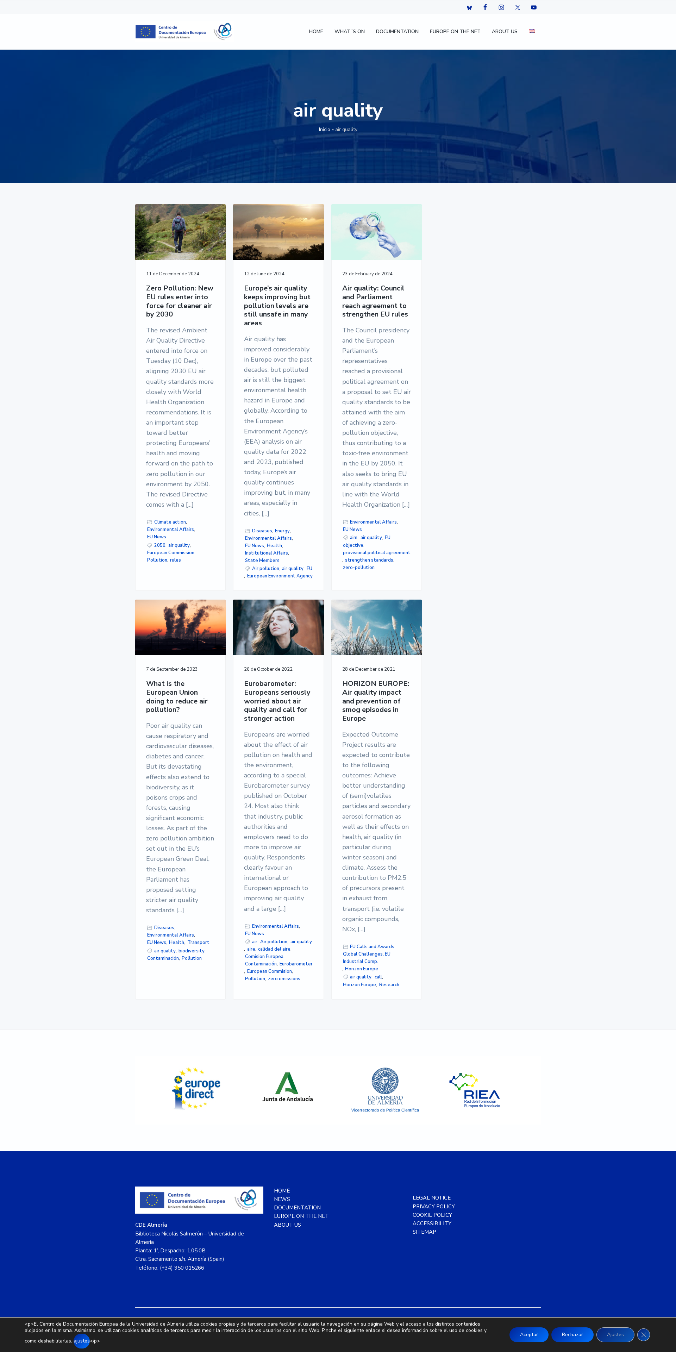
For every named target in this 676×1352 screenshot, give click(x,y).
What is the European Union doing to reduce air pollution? (177, 697)
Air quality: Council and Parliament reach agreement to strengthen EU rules (375, 301)
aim (353, 537)
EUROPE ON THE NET (301, 1216)
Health (274, 546)
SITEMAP (424, 1231)
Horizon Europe (361, 969)
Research (389, 985)
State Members (262, 560)
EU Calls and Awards (372, 947)
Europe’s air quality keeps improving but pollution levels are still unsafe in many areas (277, 306)
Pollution (157, 560)
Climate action (170, 522)
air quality (179, 545)
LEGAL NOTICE (432, 1197)
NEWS (282, 1199)
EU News (156, 537)
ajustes (82, 1341)
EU (309, 568)
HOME (282, 1190)
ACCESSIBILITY (432, 1223)
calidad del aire (274, 949)
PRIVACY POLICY (434, 1206)
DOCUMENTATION (297, 1207)
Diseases (262, 531)
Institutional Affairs (266, 553)
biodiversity (192, 951)
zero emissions (284, 979)
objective (353, 545)
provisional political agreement (377, 553)
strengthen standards (369, 560)
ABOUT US (287, 1224)
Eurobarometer (296, 964)
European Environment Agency (280, 576)
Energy (282, 531)
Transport (198, 942)
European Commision (269, 971)
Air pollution (265, 568)
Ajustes (615, 1334)
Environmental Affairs (170, 529)
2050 (159, 545)
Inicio (324, 129)
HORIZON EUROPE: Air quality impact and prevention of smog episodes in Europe (375, 701)
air (254, 942)
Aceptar (529, 1334)
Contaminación (163, 958)
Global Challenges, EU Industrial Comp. (366, 958)
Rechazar (572, 1334)
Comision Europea (264, 956)
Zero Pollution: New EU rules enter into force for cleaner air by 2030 (179, 301)
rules (175, 560)
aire (251, 949)
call (378, 977)
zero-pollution (359, 567)
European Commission (170, 553)
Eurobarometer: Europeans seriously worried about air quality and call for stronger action (277, 701)
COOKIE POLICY (432, 1215)
